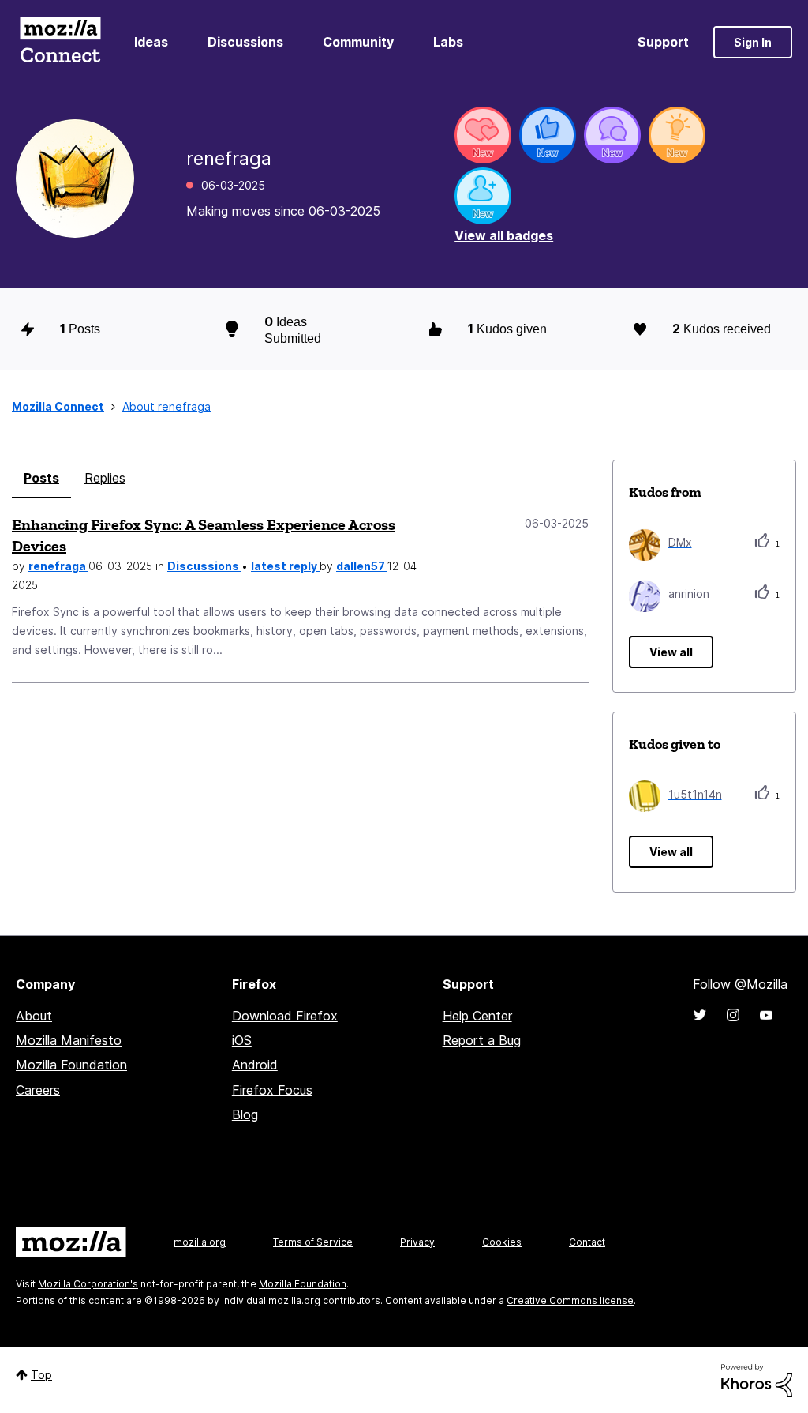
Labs (448, 42)
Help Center (477, 1016)
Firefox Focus (272, 1090)
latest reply (285, 566)
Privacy (417, 1242)
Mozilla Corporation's (88, 1284)
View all (671, 652)
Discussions (245, 42)
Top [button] (41, 1374)
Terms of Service (313, 1242)
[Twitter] (700, 1015)
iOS (242, 1040)
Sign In (753, 42)
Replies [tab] (104, 478)
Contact (587, 1242)
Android (255, 1065)
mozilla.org (200, 1242)
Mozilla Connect (60, 42)
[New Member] (482, 195)
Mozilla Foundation (71, 1065)
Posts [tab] (41, 478)
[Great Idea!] (677, 135)
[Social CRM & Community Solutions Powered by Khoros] (756, 1379)
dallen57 (361, 566)
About (34, 1016)
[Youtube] (766, 1015)
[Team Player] (547, 135)
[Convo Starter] (612, 135)
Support (663, 42)
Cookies (502, 1242)
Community (358, 42)
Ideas (151, 42)
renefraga (58, 566)
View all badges (503, 235)
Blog (245, 1114)
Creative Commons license (570, 1300)
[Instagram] (733, 1015)
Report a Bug (482, 1040)
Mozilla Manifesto (69, 1040)
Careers (38, 1090)
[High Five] (482, 135)
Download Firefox (285, 1016)
